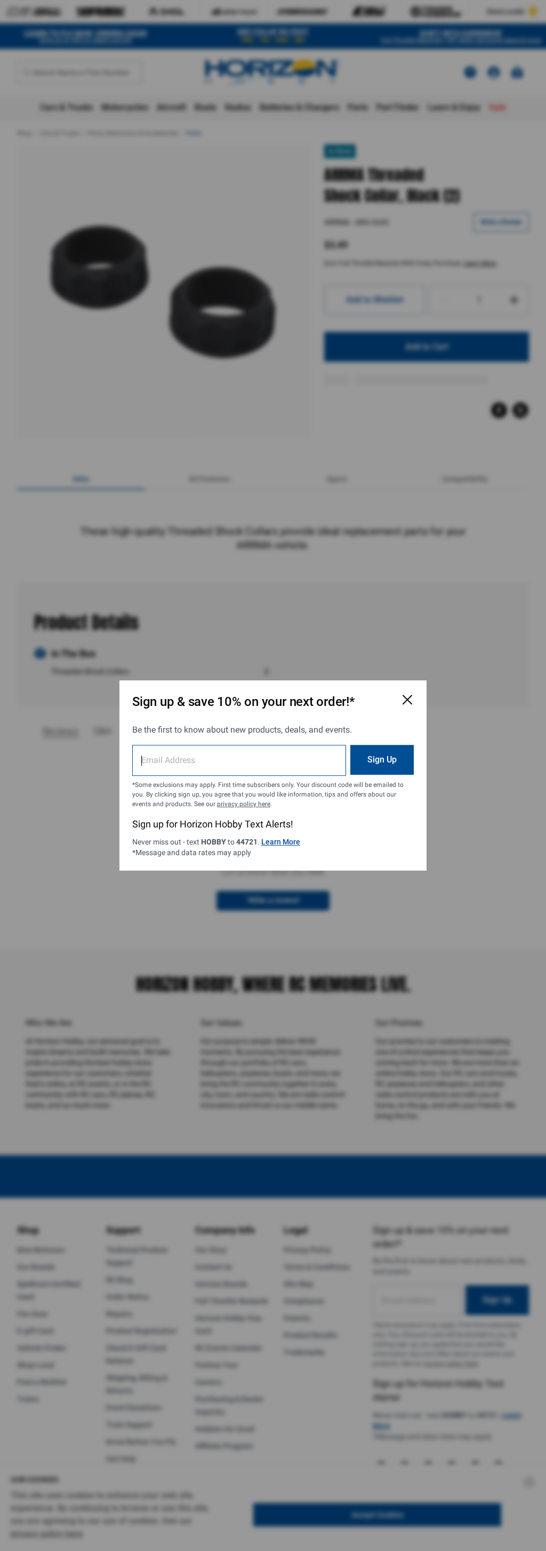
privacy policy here (243, 804)
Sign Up (382, 759)
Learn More (280, 842)
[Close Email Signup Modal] (407, 699)
